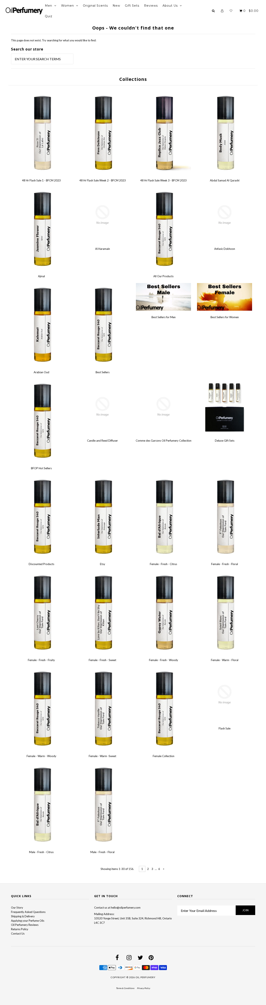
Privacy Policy (143, 988)
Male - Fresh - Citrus (41, 852)
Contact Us (18, 933)
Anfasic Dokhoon (224, 248)
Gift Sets (132, 5)
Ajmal (41, 276)
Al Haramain (102, 248)
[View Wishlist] (231, 11)
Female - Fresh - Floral (224, 564)
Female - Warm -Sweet (102, 756)
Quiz (48, 16)
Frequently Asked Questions (28, 912)
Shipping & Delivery (23, 916)
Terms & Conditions (125, 988)
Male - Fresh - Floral (102, 852)
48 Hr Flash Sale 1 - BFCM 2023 (41, 180)
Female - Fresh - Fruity (41, 660)
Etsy (102, 564)
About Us (170, 5)
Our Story (17, 907)
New (116, 5)
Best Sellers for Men (163, 317)
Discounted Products (41, 564)
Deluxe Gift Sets (224, 440)
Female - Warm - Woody (41, 756)
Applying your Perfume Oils (27, 920)
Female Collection (163, 756)
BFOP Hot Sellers (41, 468)
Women (67, 5)
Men (48, 5)
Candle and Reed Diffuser (102, 440)
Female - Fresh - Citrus (163, 564)
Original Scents (95, 5)
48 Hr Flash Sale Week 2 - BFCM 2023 (102, 180)
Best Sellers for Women (225, 317)
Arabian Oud (41, 372)
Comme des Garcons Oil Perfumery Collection (163, 440)
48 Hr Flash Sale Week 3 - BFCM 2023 (163, 180)
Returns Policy (19, 929)
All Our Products (163, 276)
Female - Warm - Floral (224, 660)
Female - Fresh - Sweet (102, 660)
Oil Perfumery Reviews (24, 924)
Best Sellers (103, 372)
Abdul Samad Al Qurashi (224, 180)
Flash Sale (224, 728)
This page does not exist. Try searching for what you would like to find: (53, 40)
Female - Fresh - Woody (163, 660)
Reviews (151, 5)
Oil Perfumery (145, 977)
